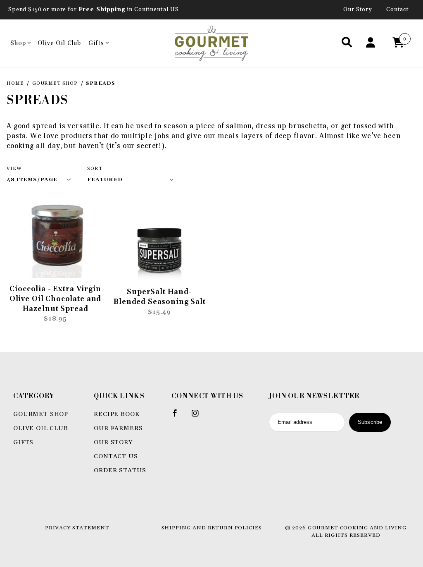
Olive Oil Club (59, 43)
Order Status (120, 470)
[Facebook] (178, 416)
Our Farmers (118, 428)
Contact (397, 9)
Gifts (96, 43)
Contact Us (116, 456)
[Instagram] (198, 416)
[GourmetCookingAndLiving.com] (212, 43)
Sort (94, 168)
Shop (18, 43)
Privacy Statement (77, 527)
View (14, 168)
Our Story (357, 9)
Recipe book (116, 414)
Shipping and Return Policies (212, 527)
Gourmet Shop (40, 414)
